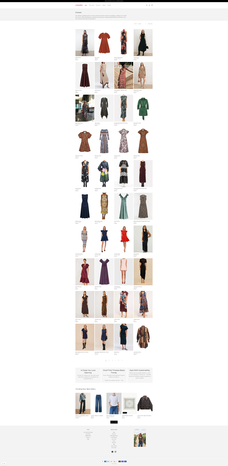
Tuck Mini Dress (137, 352)
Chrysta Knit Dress (138, 286)
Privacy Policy (114, 447)
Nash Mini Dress (79, 155)
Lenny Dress (117, 319)
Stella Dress (78, 188)
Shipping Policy (88, 435)
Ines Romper (117, 286)
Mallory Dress (78, 90)
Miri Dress (97, 57)
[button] (86, 5)
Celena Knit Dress (138, 90)
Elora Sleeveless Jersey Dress (140, 188)
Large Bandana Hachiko (127, 415)
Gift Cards (114, 442)
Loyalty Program (114, 437)
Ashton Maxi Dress (118, 57)
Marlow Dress (98, 155)
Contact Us (88, 437)
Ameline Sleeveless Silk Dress (121, 123)
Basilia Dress (78, 221)
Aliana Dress (97, 90)
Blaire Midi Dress (99, 221)
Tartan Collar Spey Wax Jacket (144, 415)
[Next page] (122, 360)
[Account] (149, 5)
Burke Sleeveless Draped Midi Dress (142, 221)
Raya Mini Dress (137, 123)
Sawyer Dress (117, 155)
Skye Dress (97, 123)
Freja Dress (136, 57)
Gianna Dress (78, 286)
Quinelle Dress (98, 286)
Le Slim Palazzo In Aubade (97, 415)
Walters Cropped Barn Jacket (82, 415)
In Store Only (85, 87)
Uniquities (115, 463)
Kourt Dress (78, 319)
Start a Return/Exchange (88, 432)
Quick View (85, 54)
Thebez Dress (137, 319)
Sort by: (135, 23)
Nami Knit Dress (79, 123)
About (114, 432)
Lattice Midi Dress (118, 188)
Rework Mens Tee (110, 415)
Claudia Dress (98, 319)
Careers (114, 440)
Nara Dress (116, 352)
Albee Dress (78, 57)
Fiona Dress (117, 221)
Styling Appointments (114, 435)
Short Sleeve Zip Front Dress (81, 352)
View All (114, 422)
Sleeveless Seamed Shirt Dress (102, 352)
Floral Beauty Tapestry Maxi (120, 90)
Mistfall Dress (98, 188)
